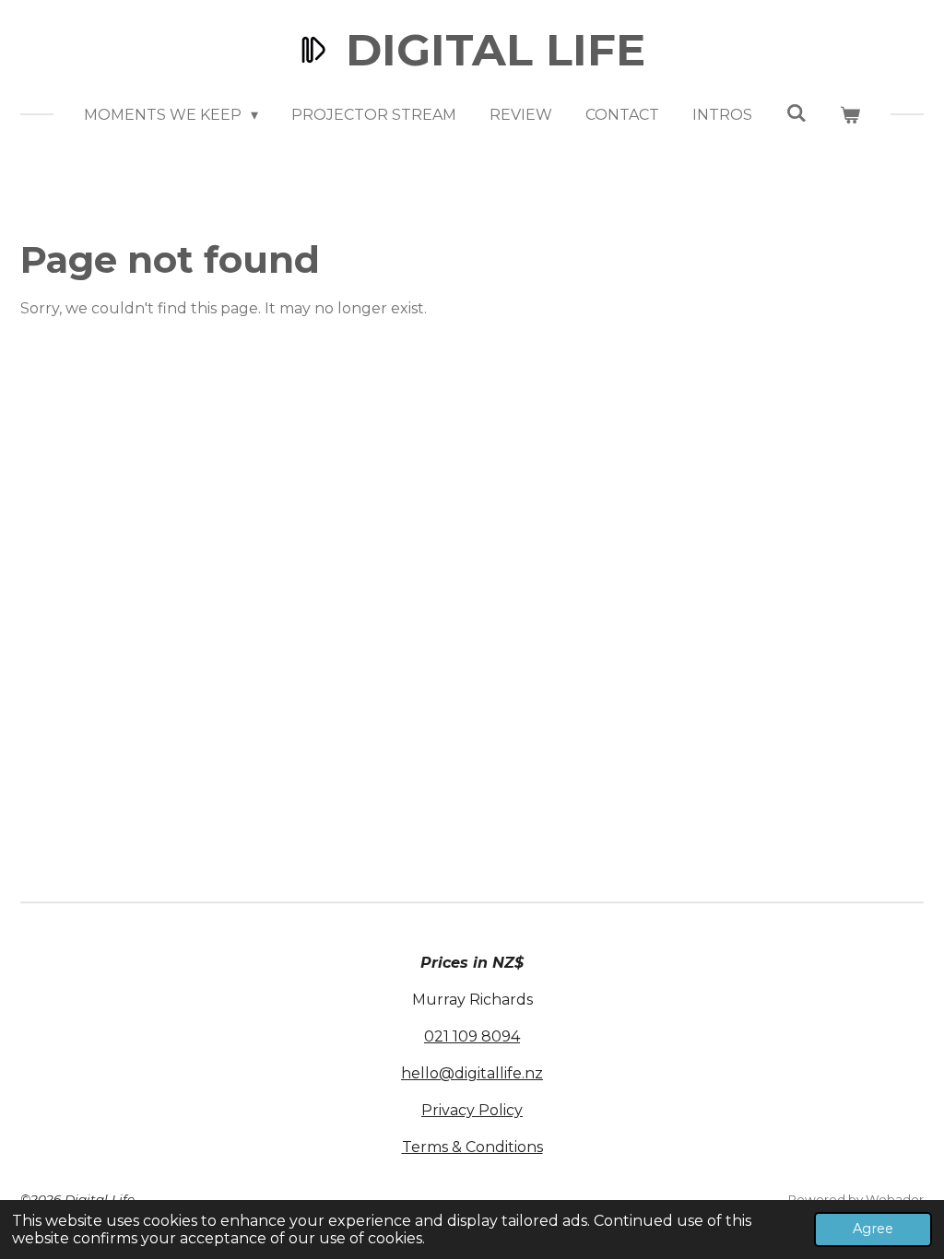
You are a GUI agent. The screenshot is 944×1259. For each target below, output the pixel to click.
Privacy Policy (472, 1110)
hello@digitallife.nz (472, 1073)
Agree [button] (873, 1228)
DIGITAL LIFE (495, 49)
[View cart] (850, 115)
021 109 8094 (472, 1036)
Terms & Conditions (472, 1147)
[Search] (795, 113)
